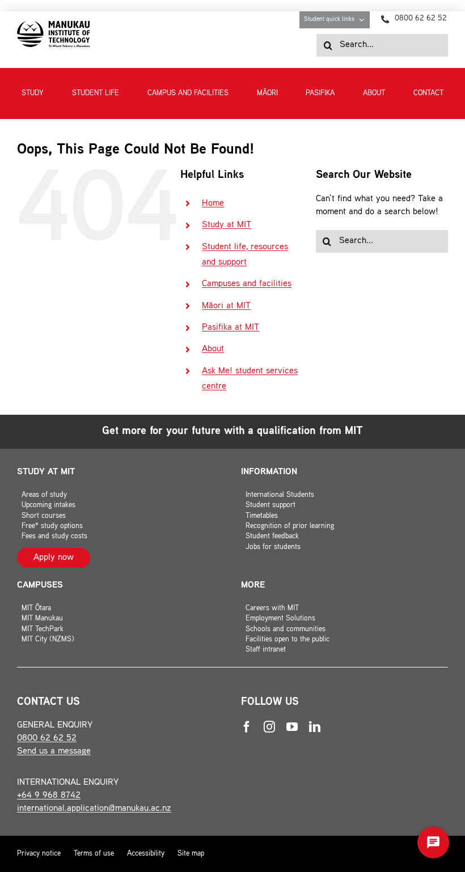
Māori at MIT (226, 306)
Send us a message (54, 751)
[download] (53, 25)
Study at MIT (226, 225)
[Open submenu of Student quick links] (364, 19)
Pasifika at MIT (230, 328)
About (213, 349)
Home (213, 203)
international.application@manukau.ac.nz (94, 809)
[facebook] (246, 727)
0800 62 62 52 (47, 738)
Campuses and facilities (246, 284)
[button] (433, 842)
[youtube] (292, 727)
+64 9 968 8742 (49, 796)
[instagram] (269, 727)
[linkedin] (314, 727)
